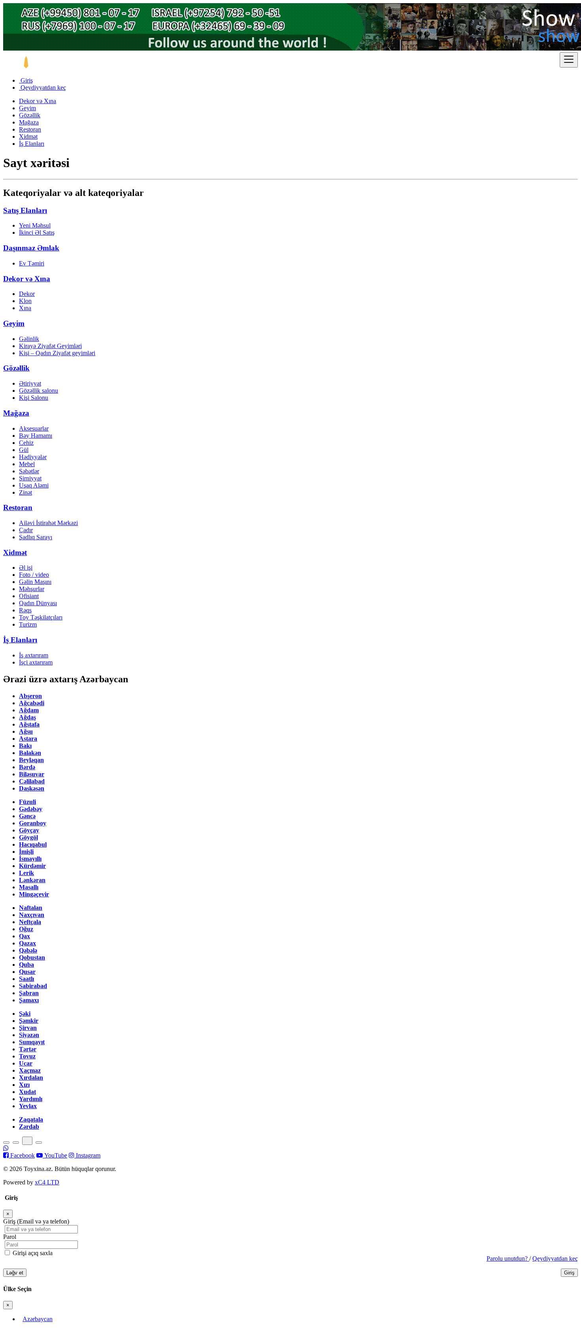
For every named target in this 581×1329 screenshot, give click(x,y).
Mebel (27, 464)
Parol (9, 1236)
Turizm (28, 624)
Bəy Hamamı (35, 435)
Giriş (26, 80)
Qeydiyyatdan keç (42, 87)
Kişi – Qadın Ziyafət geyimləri (57, 353)
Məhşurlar (31, 588)
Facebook (22, 1155)
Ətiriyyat (30, 383)
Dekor (27, 293)
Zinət (25, 492)
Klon (25, 300)
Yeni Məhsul (35, 225)
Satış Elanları (25, 210)
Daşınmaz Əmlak (31, 248)
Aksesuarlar (34, 428)
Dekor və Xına (37, 101)
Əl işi (25, 567)
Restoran (30, 129)
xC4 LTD (47, 1182)
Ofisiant (29, 596)
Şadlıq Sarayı (35, 537)
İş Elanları (31, 143)
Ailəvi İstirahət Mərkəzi (48, 523)
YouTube (55, 1155)
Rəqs (25, 610)
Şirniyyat (30, 478)
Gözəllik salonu (38, 390)
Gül (23, 449)
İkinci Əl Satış (37, 232)
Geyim (27, 108)
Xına (25, 308)
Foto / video (34, 574)
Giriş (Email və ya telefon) (36, 1221)
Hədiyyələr (33, 457)
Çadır (26, 530)
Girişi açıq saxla (32, 1253)
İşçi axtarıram (36, 662)
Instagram (87, 1155)
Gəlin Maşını (35, 581)
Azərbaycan (38, 1319)
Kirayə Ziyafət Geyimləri (50, 346)
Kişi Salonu (33, 397)
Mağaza (29, 122)
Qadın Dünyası (38, 603)
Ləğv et (14, 1273)
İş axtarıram (33, 655)
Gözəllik (29, 115)
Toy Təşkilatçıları (40, 617)
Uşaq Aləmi (34, 485)
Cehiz (26, 442)
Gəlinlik (29, 338)
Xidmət (28, 136)
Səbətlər (29, 471)
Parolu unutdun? (508, 1258)
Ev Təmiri (31, 263)
